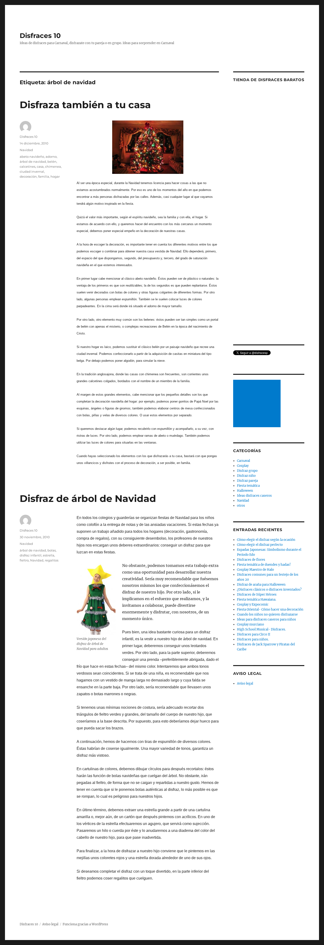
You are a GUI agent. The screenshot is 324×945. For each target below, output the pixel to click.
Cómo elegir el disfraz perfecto (260, 545)
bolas (51, 550)
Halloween (245, 491)
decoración (28, 176)
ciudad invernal (32, 171)
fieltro (24, 560)
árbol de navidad (33, 161)
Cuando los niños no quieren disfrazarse (267, 614)
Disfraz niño (246, 476)
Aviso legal (245, 683)
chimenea (53, 166)
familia (43, 176)
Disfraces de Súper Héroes (257, 595)
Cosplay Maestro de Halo (255, 570)
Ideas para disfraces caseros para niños (266, 619)
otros (241, 506)
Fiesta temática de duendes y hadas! (264, 565)
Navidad (26, 150)
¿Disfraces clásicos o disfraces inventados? (269, 590)
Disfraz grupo (247, 471)
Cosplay (243, 466)
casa (40, 166)
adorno (51, 156)
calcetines (27, 166)
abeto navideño (32, 156)
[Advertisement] (257, 404)
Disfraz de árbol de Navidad (88, 498)
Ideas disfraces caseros (254, 496)
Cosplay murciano (250, 624)
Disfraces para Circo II (253, 634)
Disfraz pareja (247, 481)
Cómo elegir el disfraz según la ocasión (266, 540)
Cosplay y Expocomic (252, 604)
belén (51, 161)
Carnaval (243, 461)
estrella (48, 555)
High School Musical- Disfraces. (261, 629)
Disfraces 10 (40, 36)
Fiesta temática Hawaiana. (256, 600)
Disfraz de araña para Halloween (261, 585)
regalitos (51, 560)
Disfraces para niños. (253, 639)
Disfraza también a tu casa (85, 105)
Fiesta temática (248, 486)
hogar (55, 176)
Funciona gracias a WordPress (85, 924)
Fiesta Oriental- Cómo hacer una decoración (270, 609)
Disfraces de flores (251, 560)
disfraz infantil (31, 555)
